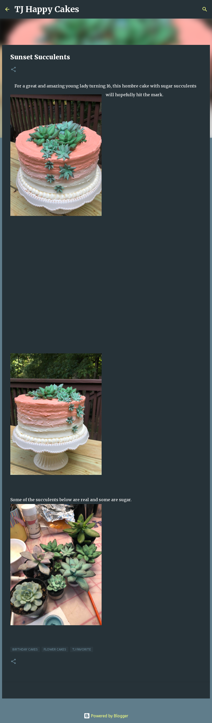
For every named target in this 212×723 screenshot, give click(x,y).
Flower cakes (55, 649)
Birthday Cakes (25, 649)
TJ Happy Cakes (46, 9)
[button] (13, 69)
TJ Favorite (81, 649)
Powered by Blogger (109, 715)
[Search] (86, 9)
